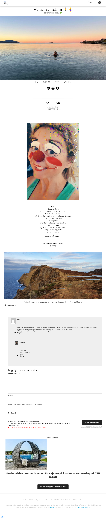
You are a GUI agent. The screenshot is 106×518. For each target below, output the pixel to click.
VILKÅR (56, 500)
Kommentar (14, 374)
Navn (10, 396)
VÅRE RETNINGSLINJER (31, 500)
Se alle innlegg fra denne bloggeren (53, 486)
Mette (22, 342)
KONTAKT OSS (66, 500)
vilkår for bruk (94, 427)
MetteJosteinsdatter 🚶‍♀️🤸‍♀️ (53, 10)
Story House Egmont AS (82, 507)
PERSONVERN (47, 500)
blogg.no (53, 507)
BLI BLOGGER (78, 500)
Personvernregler (87, 427)
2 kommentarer (53, 107)
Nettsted (12, 413)
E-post (25, 404)
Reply (19, 333)
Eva (18, 319)
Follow (2, 517)
